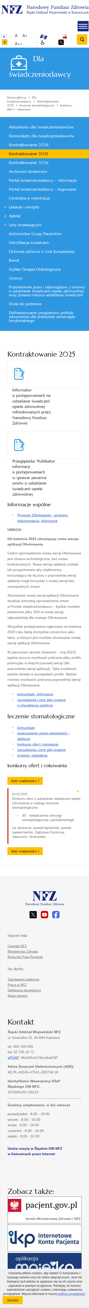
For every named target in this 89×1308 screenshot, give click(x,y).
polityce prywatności (71, 1294)
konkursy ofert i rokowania (37, 744)
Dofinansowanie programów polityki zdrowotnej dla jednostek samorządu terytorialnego (42, 316)
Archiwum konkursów (28, 171)
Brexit (14, 260)
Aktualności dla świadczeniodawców (41, 127)
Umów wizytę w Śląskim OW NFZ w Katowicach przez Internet (35, 1151)
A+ (24, 35)
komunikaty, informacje (35, 694)
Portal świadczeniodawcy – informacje (43, 180)
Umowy (15, 278)
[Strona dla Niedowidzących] (43, 43)
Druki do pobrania (25, 303)
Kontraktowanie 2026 (28, 144)
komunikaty (26, 728)
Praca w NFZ (17, 985)
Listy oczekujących (25, 224)
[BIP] (64, 36)
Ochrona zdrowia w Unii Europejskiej (42, 251)
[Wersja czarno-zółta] (4, 42)
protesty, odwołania (32, 755)
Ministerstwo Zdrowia (23, 951)
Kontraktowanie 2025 (28, 153)
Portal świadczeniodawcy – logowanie (42, 189)
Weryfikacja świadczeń (29, 242)
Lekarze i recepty (24, 207)
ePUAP (13, 1058)
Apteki (15, 216)
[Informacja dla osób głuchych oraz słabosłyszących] (44, 36)
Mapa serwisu (17, 996)
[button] (83, 26)
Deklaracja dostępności (24, 990)
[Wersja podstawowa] (4, 37)
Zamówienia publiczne (23, 979)
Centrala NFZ (17, 946)
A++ (18, 43)
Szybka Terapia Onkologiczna (35, 269)
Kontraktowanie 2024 (28, 162)
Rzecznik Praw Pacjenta (25, 957)
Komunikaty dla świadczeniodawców (41, 136)
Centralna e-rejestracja (29, 198)
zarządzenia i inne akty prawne (41, 750)
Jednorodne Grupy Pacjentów (35, 233)
